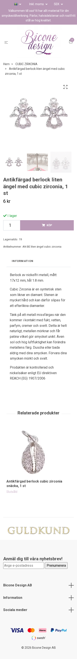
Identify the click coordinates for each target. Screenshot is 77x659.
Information (12, 604)
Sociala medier (15, 616)
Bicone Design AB (17, 592)
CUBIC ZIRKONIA (26, 70)
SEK (57, 4)
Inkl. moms (36, 4)
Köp (49, 231)
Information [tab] (22, 267)
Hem (6, 70)
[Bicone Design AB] (39, 45)
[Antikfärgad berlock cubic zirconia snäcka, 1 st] (38, 459)
